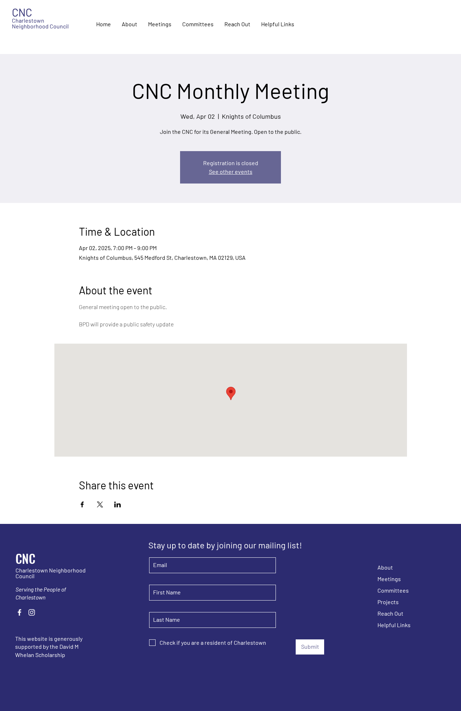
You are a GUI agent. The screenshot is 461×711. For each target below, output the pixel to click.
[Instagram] (31, 612)
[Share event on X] (100, 504)
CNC (25, 558)
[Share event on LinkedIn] (117, 504)
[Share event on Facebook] (82, 504)
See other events (230, 171)
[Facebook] (19, 612)
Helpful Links (394, 624)
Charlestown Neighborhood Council (40, 23)
